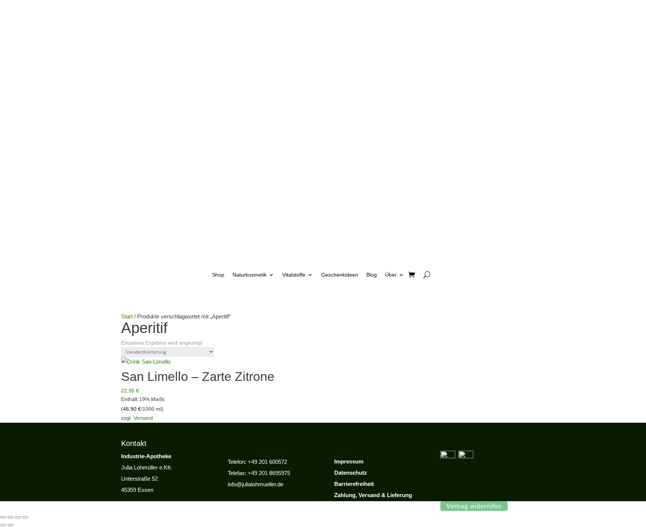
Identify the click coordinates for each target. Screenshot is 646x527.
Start (127, 316)
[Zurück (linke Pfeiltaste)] (3, 525)
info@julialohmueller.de (255, 484)
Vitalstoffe (293, 275)
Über (391, 275)
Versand (143, 418)
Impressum (348, 461)
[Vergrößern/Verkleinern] (3, 517)
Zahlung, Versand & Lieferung (373, 495)
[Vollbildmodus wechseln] (10, 517)
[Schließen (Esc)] (25, 517)
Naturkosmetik (250, 275)
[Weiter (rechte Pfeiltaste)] (10, 525)
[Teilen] (18, 517)
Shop (218, 275)
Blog (371, 275)
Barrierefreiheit (354, 484)
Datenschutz (350, 472)
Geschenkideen (339, 275)
